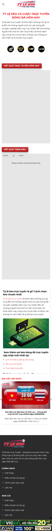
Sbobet (21, 155)
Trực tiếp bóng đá (14, 368)
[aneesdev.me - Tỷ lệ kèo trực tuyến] (26, 4)
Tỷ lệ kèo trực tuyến (12, 299)
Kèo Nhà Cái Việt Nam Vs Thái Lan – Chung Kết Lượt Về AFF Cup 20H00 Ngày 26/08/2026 (26, 413)
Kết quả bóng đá (14, 364)
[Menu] (3, 4)
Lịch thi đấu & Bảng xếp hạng (20, 360)
